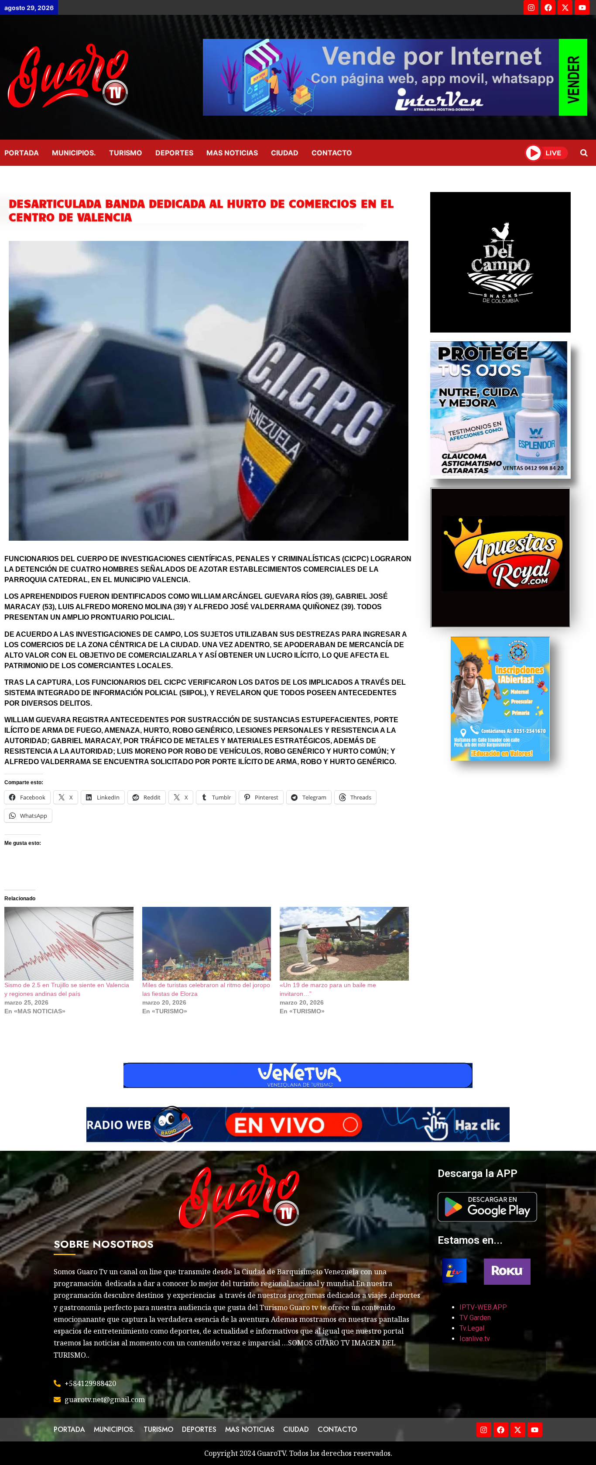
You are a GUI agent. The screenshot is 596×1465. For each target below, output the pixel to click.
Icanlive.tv (474, 1339)
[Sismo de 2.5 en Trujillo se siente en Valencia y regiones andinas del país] (69, 944)
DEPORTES (174, 152)
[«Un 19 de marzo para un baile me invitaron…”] (344, 944)
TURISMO (125, 152)
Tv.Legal (471, 1328)
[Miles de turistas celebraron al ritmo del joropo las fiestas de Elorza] (206, 944)
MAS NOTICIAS (232, 152)
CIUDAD (284, 152)
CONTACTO (332, 152)
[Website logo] (99, 77)
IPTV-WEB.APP (483, 1307)
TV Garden (475, 1318)
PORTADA (21, 152)
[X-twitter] (565, 7)
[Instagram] (531, 7)
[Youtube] (582, 7)
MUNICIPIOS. (74, 152)
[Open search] (584, 153)
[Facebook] (548, 7)
